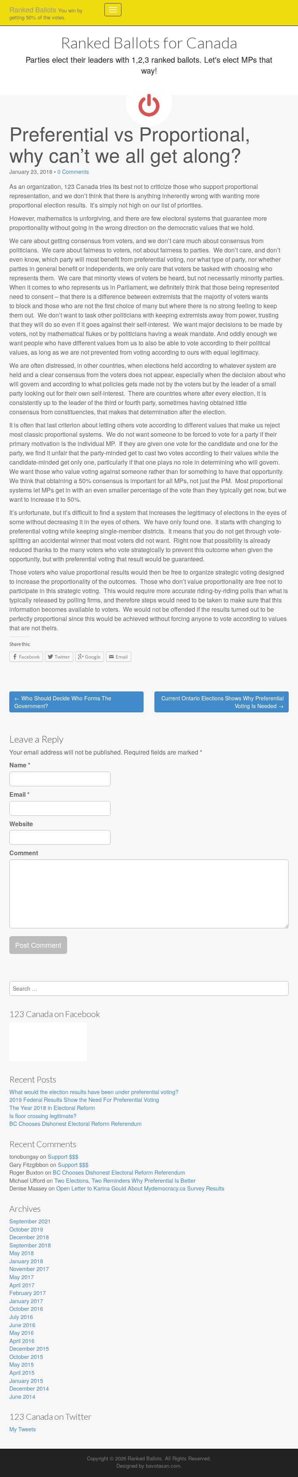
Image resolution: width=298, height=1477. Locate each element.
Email (19, 794)
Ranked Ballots (46, 12)
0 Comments (73, 171)
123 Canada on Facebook (54, 1014)
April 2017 (22, 1285)
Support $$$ (63, 1156)
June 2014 (22, 1396)
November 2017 (29, 1268)
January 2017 (26, 1301)
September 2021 (30, 1221)
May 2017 (21, 1277)
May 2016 (21, 1332)
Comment (23, 853)
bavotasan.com (163, 1465)
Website (21, 824)
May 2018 (21, 1253)
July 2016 (21, 1316)
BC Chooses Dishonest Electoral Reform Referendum (75, 1123)
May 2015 (21, 1364)
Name (19, 765)
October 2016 (26, 1308)
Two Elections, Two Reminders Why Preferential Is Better (125, 1180)
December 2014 (29, 1388)
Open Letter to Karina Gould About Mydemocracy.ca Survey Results (140, 1188)
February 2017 (27, 1292)
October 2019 (26, 1229)
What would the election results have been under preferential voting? (93, 1092)
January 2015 (26, 1380)
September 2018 (30, 1245)
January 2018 (26, 1261)
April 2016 (22, 1340)
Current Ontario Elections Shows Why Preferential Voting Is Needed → (222, 702)
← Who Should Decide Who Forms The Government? (62, 702)
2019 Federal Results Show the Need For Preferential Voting (84, 1099)
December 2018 (29, 1237)
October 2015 (26, 1356)
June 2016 (22, 1325)
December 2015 (29, 1348)
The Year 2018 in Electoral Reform (52, 1107)
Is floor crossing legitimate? (42, 1116)
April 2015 (22, 1372)
